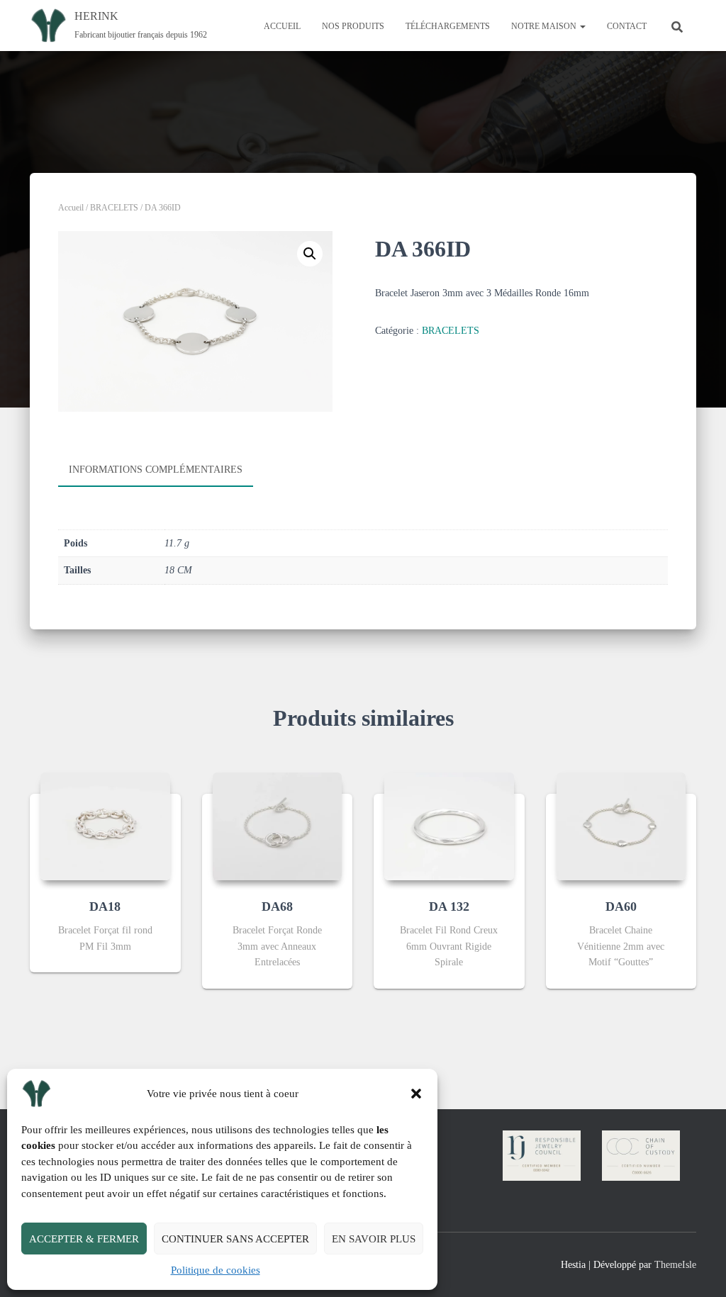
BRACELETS (114, 208)
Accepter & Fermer (84, 1239)
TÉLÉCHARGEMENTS (448, 26)
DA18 (105, 906)
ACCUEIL (282, 26)
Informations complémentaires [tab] (155, 469)
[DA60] (621, 826)
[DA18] (105, 826)
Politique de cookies (215, 1270)
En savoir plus (373, 1239)
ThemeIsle (675, 1264)
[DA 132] (449, 826)
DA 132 (449, 906)
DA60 (621, 906)
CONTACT (627, 26)
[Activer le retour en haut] (698, 1268)
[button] (416, 1094)
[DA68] (277, 826)
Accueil (71, 208)
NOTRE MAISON (545, 26)
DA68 (277, 906)
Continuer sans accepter (235, 1239)
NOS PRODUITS (353, 26)
